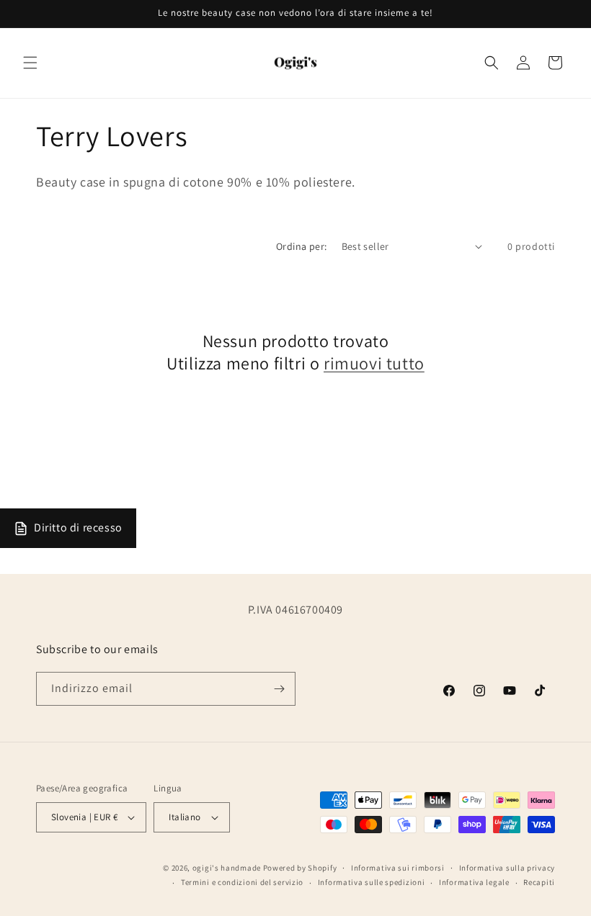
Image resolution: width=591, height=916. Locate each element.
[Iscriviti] (279, 689)
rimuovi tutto (374, 363)
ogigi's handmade (226, 868)
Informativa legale (474, 882)
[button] (30, 62)
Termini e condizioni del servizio (242, 882)
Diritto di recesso (78, 527)
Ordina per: (301, 246)
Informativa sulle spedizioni (371, 882)
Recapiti (539, 882)
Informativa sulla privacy (507, 868)
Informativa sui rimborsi (398, 868)
